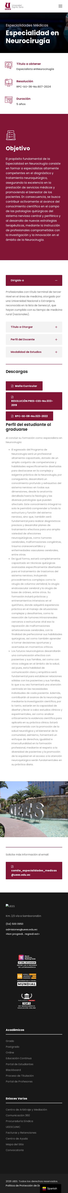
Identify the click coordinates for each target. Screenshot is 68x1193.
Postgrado (12, 1047)
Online (10, 1052)
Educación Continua (19, 1058)
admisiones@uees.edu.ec (21, 929)
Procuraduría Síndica (19, 1121)
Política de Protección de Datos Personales (32, 1185)
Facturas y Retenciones (21, 1133)
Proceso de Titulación (20, 1076)
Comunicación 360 (18, 1115)
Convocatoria (15, 1150)
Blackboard (13, 1070)
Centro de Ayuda (17, 1139)
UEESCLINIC (13, 1127)
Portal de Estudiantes (19, 1064)
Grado (10, 1041)
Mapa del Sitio (15, 1144)
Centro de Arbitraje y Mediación (26, 1110)
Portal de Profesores (19, 1081)
